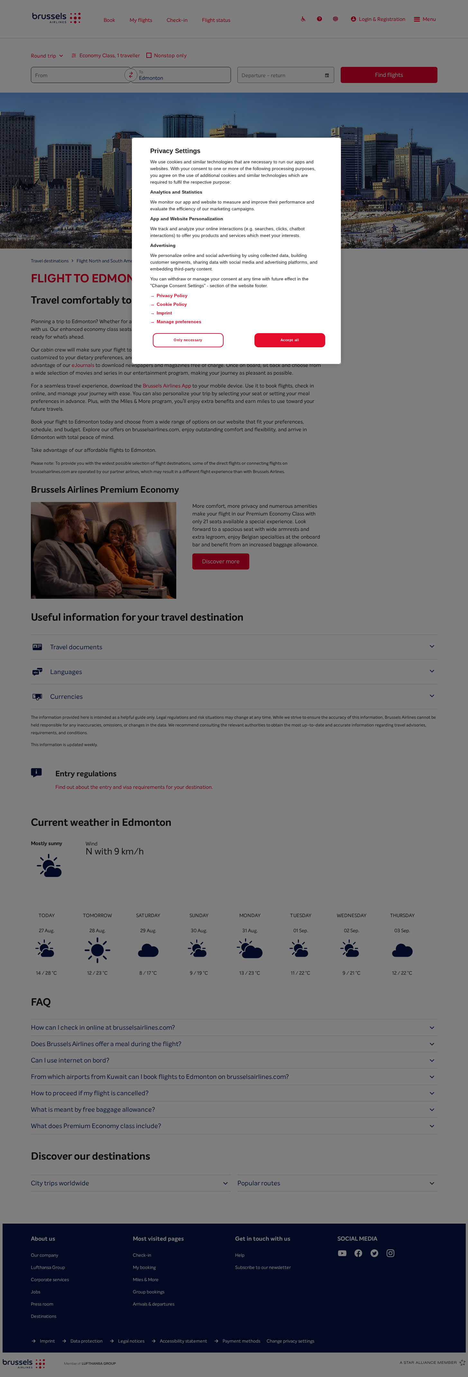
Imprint (164, 312)
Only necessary (188, 340)
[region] (236, 251)
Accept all (289, 340)
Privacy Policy (172, 295)
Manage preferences (179, 321)
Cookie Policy (172, 304)
